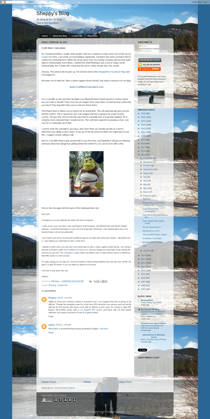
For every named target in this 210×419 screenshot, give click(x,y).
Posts (144, 46)
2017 (143, 147)
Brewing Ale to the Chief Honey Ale (153, 204)
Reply (51, 316)
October (147, 166)
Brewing (52, 285)
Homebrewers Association (153, 323)
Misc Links (92, 36)
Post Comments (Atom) (64, 388)
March (146, 192)
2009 (143, 274)
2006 (143, 285)
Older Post (124, 381)
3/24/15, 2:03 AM (63, 325)
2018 (143, 143)
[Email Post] (90, 281)
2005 (143, 289)
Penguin (52, 298)
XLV (144, 246)
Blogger (121, 412)
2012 (143, 263)
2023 (143, 125)
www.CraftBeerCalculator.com (86, 87)
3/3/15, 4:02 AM (64, 298)
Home (45, 36)
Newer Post (48, 381)
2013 (143, 259)
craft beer (103, 329)
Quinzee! (147, 199)
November (148, 162)
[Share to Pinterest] (106, 281)
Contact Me (77, 36)
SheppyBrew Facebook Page (111, 72)
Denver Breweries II (152, 227)
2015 (143, 155)
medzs (51, 325)
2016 (143, 151)
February (147, 196)
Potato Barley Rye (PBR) (151, 302)
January (147, 251)
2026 (143, 113)
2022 (143, 128)
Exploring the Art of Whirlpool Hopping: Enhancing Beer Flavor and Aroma (153, 314)
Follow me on (147, 69)
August (146, 173)
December (148, 158)
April (145, 188)
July (145, 177)
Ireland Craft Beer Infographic (151, 210)
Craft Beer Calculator (152, 238)
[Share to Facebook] (103, 281)
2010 (143, 270)
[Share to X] (100, 281)
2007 (143, 282)
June (145, 181)
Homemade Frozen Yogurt (155, 235)
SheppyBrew (147, 300)
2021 (143, 132)
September (148, 169)
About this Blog (60, 36)
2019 (143, 140)
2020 (143, 136)
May (145, 184)
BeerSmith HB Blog (150, 309)
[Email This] (95, 281)
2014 (143, 255)
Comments (146, 51)
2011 (143, 267)
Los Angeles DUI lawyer (91, 310)
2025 (143, 117)
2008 (143, 278)
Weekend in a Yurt (151, 231)
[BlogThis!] (97, 281)
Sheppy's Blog (52, 13)
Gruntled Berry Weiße (152, 242)
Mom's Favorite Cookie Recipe (153, 339)
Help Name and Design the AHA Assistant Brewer (152, 326)
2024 (143, 121)
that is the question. (48, 23)
